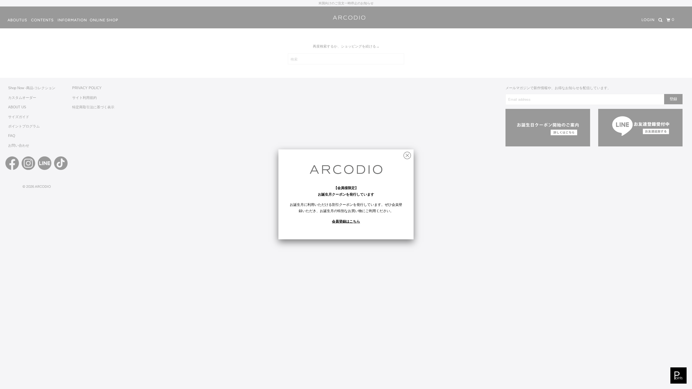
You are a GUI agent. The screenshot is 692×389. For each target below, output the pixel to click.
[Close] (407, 154)
